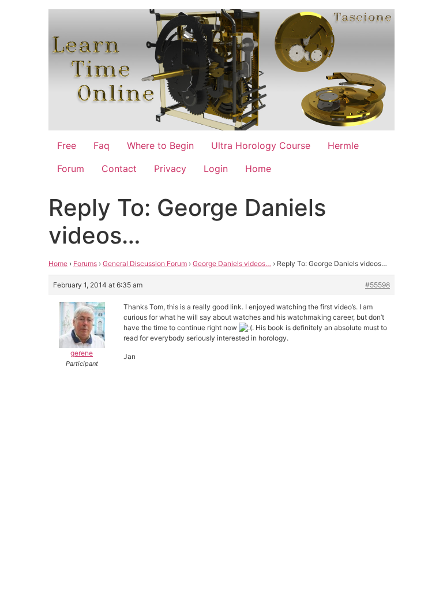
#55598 (377, 284)
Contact (119, 168)
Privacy (170, 168)
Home (258, 168)
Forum (70, 168)
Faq (101, 145)
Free (66, 145)
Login (216, 168)
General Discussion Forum (145, 263)
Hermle (343, 145)
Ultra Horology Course (260, 145)
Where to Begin (160, 145)
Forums (85, 263)
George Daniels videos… (232, 263)
